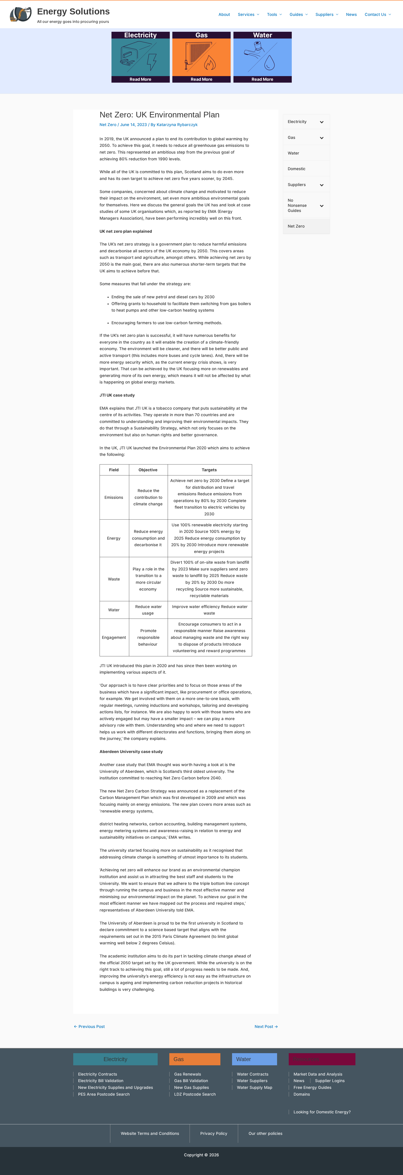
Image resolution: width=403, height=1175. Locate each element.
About (224, 14)
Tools (272, 14)
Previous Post (89, 1026)
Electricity (140, 57)
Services (246, 14)
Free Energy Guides (312, 1087)
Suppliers (325, 14)
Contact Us (375, 14)
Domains (302, 1094)
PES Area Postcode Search (104, 1094)
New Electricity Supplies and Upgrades (115, 1087)
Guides (296, 14)
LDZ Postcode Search (195, 1094)
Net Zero (108, 124)
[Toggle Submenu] (321, 121)
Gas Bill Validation (191, 1080)
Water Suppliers (252, 1080)
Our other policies (265, 1133)
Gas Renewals (187, 1074)
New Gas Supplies (191, 1087)
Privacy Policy (213, 1133)
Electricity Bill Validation (100, 1080)
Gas (201, 57)
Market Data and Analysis (318, 1074)
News (351, 14)
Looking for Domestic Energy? (322, 1112)
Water (262, 57)
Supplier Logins (330, 1080)
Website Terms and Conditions (150, 1133)
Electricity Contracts (97, 1074)
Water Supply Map (254, 1087)
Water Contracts (252, 1074)
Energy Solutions (73, 11)
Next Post (266, 1026)
